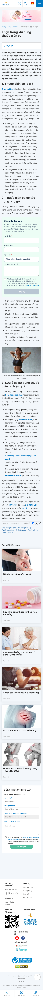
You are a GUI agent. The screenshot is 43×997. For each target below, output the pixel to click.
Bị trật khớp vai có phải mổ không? (20, 730)
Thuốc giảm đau (8, 530)
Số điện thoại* (9, 806)
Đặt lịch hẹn (27, 898)
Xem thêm (6, 580)
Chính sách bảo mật (32, 285)
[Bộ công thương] (21, 960)
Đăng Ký (21, 292)
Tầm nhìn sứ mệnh (12, 890)
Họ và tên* (8, 798)
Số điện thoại (9, 245)
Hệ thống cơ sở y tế (11, 894)
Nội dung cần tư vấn (11, 264)
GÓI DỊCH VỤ (31, 505)
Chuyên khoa (28, 887)
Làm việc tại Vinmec (9, 903)
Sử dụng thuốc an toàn (29, 27)
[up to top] (37, 977)
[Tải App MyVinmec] (12, 921)
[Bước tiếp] (21, 950)
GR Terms (21, 981)
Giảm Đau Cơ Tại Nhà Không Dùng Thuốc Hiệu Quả (20, 769)
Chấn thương (21, 530)
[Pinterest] (40, 523)
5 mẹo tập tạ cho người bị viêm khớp (21, 693)
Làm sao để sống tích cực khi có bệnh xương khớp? (19, 653)
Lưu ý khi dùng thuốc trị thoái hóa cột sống (20, 613)
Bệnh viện (8, 255)
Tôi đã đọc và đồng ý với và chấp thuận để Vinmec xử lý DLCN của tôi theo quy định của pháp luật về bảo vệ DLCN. (23, 840)
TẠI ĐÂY (25, 508)
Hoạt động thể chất (9, 528)
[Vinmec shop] (30, 919)
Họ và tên (8, 236)
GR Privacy (21, 978)
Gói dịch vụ (27, 891)
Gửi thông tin (21, 847)
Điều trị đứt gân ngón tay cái (17, 574)
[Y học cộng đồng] (21, 946)
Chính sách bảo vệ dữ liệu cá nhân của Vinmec (21, 976)
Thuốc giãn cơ (33, 530)
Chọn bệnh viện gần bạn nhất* (16, 813)
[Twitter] (36, 523)
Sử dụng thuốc (23, 528)
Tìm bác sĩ (9, 899)
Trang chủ (6, 27)
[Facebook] (33, 523)
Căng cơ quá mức (8, 532)
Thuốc (15, 27)
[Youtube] (17, 938)
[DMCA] (21, 966)
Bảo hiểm (26, 894)
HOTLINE (13, 505)
